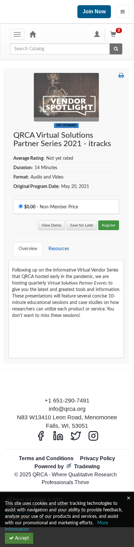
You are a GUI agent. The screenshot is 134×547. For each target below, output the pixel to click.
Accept (21, 538)
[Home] (32, 34)
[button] (121, 76)
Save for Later (81, 225)
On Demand (66, 125)
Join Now (94, 11)
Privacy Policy (97, 458)
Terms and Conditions (46, 458)
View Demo (51, 225)
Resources (58, 249)
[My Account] (97, 34)
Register (108, 225)
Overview (28, 249)
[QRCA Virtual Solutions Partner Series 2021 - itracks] (66, 97)
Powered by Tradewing (67, 466)
